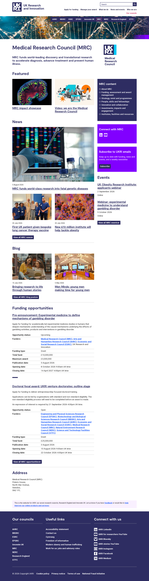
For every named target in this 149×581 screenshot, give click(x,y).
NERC (106, 19)
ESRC (71, 19)
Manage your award (88, 10)
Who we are (132, 10)
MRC (99, 19)
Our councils (131, 13)
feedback (108, 503)
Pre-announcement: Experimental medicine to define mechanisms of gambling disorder (46, 316)
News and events (118, 10)
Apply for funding (71, 10)
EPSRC (78, 19)
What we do (103, 10)
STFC (131, 19)
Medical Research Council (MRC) (56, 339)
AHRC (54, 19)
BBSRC (63, 19)
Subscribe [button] (105, 166)
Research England (118, 19)
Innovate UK (89, 19)
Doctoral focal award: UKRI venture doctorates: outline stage (51, 386)
